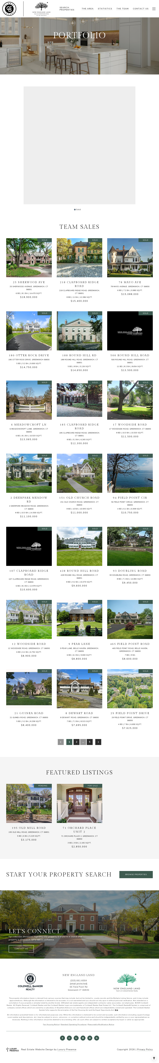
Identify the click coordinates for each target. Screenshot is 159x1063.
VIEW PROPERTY (29, 270)
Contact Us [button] (21, 949)
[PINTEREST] (89, 1038)
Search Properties (67, 8)
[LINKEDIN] (76, 1038)
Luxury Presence (66, 1049)
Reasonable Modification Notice (101, 1025)
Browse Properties (136, 874)
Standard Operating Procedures (74, 1025)
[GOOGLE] (96, 1038)
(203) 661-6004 (78, 980)
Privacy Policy (145, 1049)
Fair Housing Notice (51, 1025)
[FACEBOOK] (62, 1038)
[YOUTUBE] (82, 1038)
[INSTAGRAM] (69, 1038)
